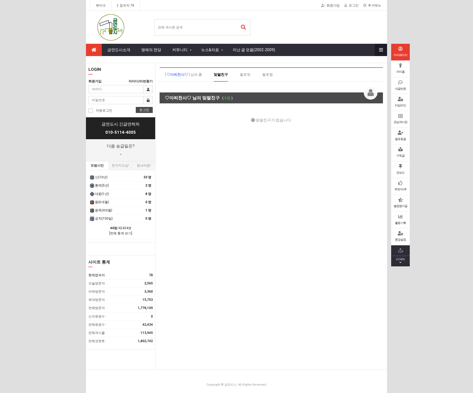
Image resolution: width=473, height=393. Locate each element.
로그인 (354, 5)
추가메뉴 (374, 5)
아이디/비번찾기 (141, 81)
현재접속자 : (120, 275)
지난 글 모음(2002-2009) (254, 50)
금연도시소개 (118, 50)
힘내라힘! (144, 165)
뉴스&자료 (210, 50)
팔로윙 (267, 74)
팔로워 (245, 74)
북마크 (101, 5)
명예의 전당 (151, 50)
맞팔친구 (221, 74)
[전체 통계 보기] (120, 233)
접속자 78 (127, 5)
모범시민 (97, 165)
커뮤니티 (180, 50)
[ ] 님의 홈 (183, 74)
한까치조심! (120, 165)
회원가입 (333, 5)
